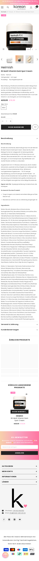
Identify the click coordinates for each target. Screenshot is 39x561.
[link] (10, 370)
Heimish (7, 65)
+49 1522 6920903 (18, 508)
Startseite (3, 9)
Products (11, 9)
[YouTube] (20, 517)
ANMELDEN (19, 451)
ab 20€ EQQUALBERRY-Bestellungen (19, 1)
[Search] (8, 5)
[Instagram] (9, 517)
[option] (19, 1)
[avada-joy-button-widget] (5, 555)
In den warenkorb (16, 125)
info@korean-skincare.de (18, 511)
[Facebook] (4, 517)
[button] (32, 47)
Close (37, 2)
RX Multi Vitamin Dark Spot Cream (19, 417)
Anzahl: (3, 115)
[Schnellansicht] (26, 392)
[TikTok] (14, 517)
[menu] (2, 5)
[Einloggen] (31, 5)
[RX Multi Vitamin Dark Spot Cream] (19, 399)
